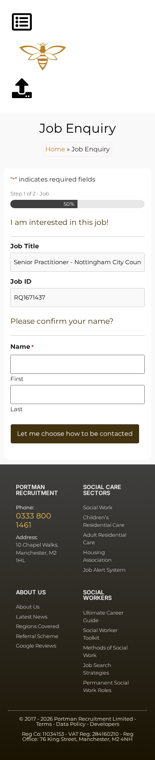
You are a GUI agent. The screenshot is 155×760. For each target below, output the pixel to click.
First (16, 378)
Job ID (20, 281)
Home (55, 149)
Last (16, 408)
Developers (104, 724)
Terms (44, 724)
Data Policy (70, 724)
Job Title (24, 246)
